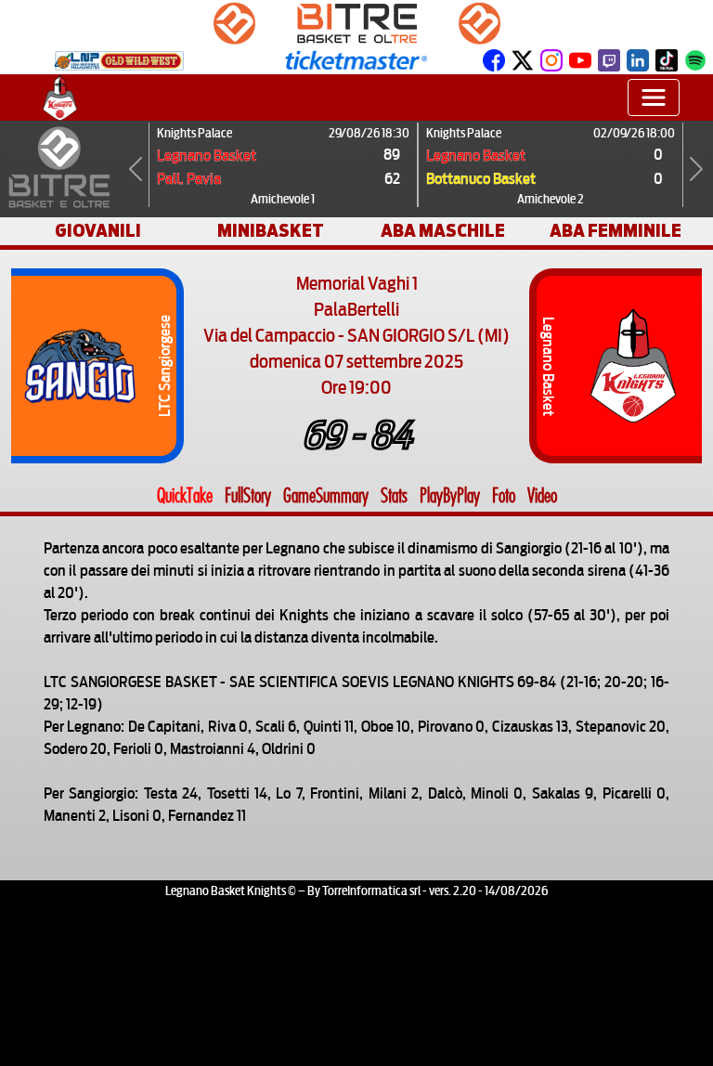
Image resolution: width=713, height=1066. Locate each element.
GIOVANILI (98, 230)
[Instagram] (551, 59)
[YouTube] (580, 59)
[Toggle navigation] (654, 97)
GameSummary (326, 496)
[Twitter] (523, 59)
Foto (503, 496)
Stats (394, 496)
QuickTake (185, 496)
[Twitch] (609, 59)
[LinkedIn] (638, 59)
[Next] (696, 169)
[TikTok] (667, 59)
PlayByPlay (450, 496)
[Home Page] (59, 97)
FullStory (248, 496)
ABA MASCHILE (443, 230)
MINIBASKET (270, 230)
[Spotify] (695, 59)
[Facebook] (494, 59)
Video (542, 496)
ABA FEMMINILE (615, 230)
